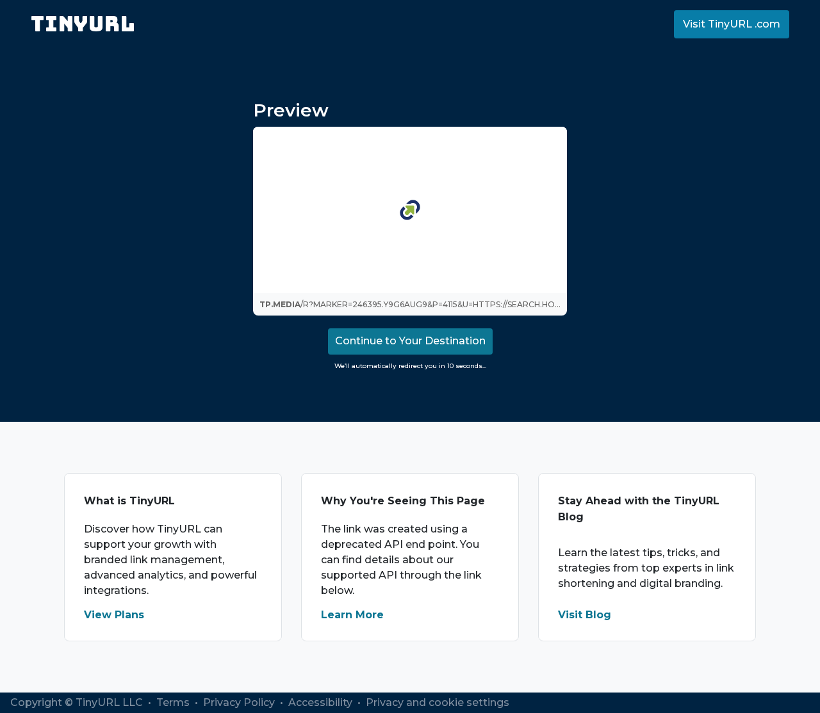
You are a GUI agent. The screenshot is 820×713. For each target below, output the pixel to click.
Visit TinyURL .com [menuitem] (731, 24)
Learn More (352, 615)
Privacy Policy (240, 702)
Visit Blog (584, 615)
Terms (174, 702)
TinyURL (83, 24)
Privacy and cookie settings (437, 702)
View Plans (114, 615)
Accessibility (321, 702)
